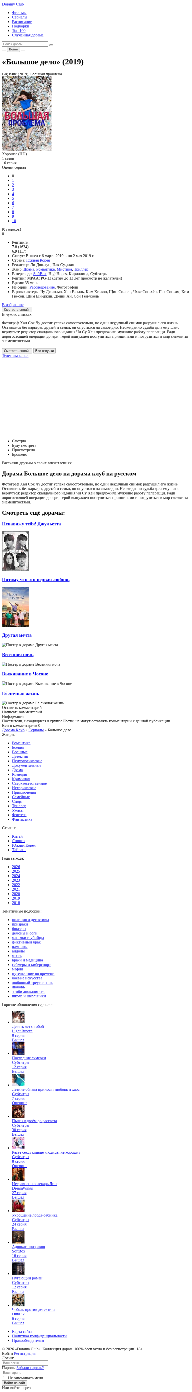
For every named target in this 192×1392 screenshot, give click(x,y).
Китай (17, 836)
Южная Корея (38, 260)
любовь (18, 987)
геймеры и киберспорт (31, 964)
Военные (20, 752)
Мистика (64, 269)
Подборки (20, 26)
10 (14, 221)
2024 (16, 876)
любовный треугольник (32, 982)
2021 (16, 889)
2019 (16, 898)
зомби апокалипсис (28, 991)
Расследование (42, 287)
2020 (16, 894)
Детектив (20, 756)
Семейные (21, 797)
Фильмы (19, 12)
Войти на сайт (14, 1383)
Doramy (13, 4)
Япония (18, 841)
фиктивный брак (26, 942)
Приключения (24, 792)
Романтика (45, 269)
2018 (16, 903)
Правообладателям (28, 1340)
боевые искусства (27, 978)
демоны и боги (25, 933)
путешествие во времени (33, 973)
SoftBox (39, 274)
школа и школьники (29, 996)
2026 (16, 867)
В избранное (13, 305)
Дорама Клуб (13, 730)
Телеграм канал (15, 355)
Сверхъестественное (29, 783)
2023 (16, 880)
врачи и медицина (27, 960)
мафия (17, 969)
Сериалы (19, 17)
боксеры (19, 929)
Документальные (26, 765)
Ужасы (18, 810)
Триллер (81, 269)
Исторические (24, 788)
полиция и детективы (30, 920)
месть (17, 955)
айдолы (18, 951)
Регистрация (25, 1353)
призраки (20, 924)
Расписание (22, 21)
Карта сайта (22, 1331)
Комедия (19, 774)
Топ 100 (19, 30)
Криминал (21, 779)
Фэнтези (19, 815)
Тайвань (19, 850)
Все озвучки (44, 351)
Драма (29, 269)
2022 (16, 885)
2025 (16, 871)
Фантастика (22, 819)
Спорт (17, 801)
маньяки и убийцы (28, 937)
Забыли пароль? (30, 1368)
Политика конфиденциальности (39, 1336)
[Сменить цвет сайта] (4, 50)
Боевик (18, 747)
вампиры (20, 946)
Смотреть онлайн (17, 351)
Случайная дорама (28, 35)
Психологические (27, 761)
